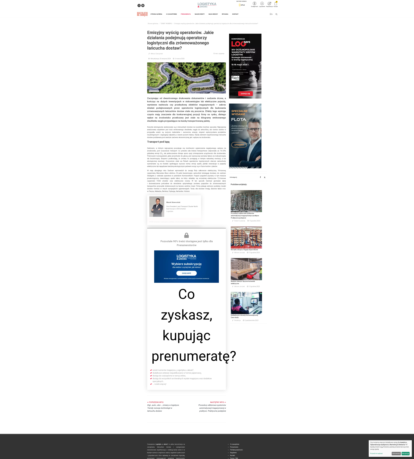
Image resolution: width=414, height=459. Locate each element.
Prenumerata (234, 447)
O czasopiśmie (234, 444)
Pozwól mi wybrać (376, 453)
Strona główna (153, 24)
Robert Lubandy (239, 221)
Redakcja (237, 320)
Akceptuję (405, 453)
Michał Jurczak (239, 252)
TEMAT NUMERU (166, 24)
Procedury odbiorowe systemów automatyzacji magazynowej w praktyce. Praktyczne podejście (245, 215)
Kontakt (232, 455)
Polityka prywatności (236, 450)
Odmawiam (396, 453)
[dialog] (390, 448)
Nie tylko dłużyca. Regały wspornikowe (244, 250)
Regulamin (233, 452)
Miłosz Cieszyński (157, 54)
